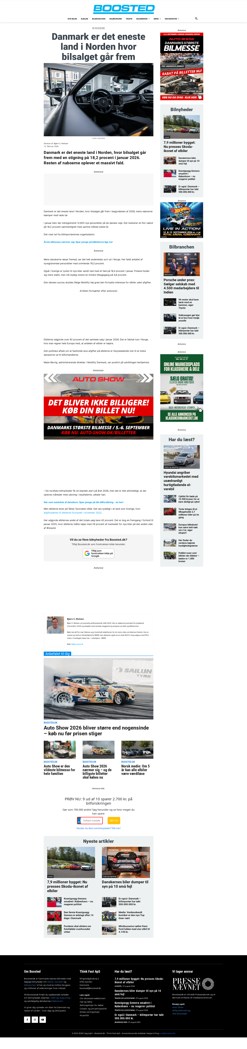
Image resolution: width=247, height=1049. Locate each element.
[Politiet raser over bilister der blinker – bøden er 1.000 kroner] (170, 555)
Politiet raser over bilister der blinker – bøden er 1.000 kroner (189, 557)
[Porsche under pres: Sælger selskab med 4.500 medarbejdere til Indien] (182, 264)
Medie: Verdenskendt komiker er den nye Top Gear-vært (132, 915)
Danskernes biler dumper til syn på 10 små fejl (125, 884)
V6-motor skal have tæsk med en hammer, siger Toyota (189, 303)
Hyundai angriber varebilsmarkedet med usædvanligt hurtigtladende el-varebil (181, 481)
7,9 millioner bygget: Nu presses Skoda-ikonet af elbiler (67, 886)
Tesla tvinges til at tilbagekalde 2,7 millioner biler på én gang (189, 513)
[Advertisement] (98, 313)
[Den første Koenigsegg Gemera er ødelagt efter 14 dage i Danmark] (54, 916)
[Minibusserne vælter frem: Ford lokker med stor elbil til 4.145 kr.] (109, 930)
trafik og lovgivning (60, 998)
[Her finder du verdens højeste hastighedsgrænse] (170, 543)
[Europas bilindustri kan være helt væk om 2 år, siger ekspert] (170, 527)
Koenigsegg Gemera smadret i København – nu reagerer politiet (78, 901)
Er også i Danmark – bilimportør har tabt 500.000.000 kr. (130, 901)
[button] (196, 18)
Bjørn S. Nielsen (61, 143)
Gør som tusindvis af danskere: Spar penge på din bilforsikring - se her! (84, 502)
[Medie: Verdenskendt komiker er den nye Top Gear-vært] (109, 916)
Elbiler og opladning (171, 467)
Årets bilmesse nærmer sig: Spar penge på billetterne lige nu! (78, 242)
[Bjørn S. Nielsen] (55, 631)
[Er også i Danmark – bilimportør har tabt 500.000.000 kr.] (109, 902)
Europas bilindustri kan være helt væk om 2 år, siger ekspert (188, 528)
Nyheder (98, 28)
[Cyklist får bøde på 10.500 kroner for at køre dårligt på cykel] (170, 499)
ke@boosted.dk (168, 1033)
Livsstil (50, 876)
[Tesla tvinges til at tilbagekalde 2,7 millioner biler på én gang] (170, 511)
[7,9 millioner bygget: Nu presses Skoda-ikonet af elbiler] (71, 862)
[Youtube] (42, 1020)
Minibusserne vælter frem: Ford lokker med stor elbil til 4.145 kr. (134, 929)
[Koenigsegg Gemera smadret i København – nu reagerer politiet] (54, 902)
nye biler (58, 982)
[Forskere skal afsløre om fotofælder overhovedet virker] (54, 930)
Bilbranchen (169, 275)
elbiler (50, 982)
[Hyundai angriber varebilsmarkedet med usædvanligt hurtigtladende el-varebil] (182, 457)
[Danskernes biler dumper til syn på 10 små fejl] (126, 862)
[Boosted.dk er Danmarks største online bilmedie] (123, 9)
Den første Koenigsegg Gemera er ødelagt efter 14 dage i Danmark (78, 915)
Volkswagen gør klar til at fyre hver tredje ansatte (189, 318)
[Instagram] (35, 1020)
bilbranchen (30, 985)
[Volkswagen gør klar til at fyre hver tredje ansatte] (170, 317)
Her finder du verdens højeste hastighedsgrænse (188, 543)
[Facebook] (27, 1020)
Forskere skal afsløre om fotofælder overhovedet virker (77, 929)
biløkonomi (57, 1001)
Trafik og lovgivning (109, 876)
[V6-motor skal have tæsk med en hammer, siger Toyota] (170, 302)
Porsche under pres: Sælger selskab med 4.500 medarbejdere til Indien (181, 286)
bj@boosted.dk (77, 644)
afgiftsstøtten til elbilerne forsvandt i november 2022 (72, 512)
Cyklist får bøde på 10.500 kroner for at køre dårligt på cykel (189, 499)
